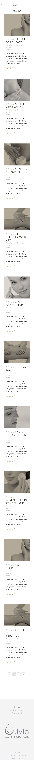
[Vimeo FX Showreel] (17, 154)
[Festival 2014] (17, 352)
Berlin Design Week (15, 41)
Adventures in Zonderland (16, 502)
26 (8, 310)
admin (23, 45)
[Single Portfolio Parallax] (17, 615)
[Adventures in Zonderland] (17, 482)
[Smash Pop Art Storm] (17, 417)
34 (8, 47)
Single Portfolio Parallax (15, 633)
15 (8, 375)
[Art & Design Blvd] (17, 287)
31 (8, 112)
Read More (10, 68)
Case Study (14, 566)
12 (8, 177)
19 (8, 245)
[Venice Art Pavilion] (17, 90)
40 (9, 508)
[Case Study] (17, 550)
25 (8, 440)
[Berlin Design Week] (17, 25)
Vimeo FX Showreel (17, 171)
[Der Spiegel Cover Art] (17, 219)
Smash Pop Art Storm (16, 433)
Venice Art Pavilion (15, 106)
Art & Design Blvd (14, 304)
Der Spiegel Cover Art (16, 237)
